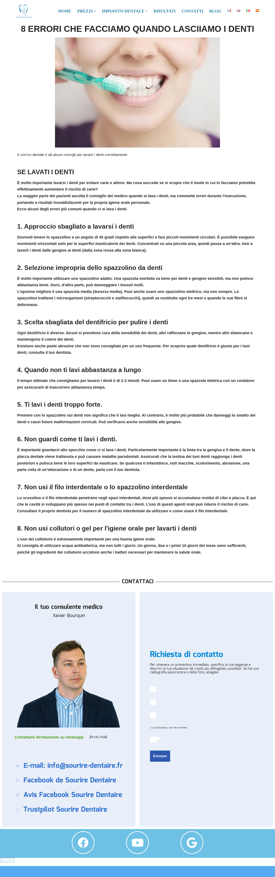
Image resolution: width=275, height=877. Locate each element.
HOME (64, 11)
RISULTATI (165, 11)
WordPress (49, 871)
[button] (95, 11)
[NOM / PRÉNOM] (206, 689)
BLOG (215, 11)
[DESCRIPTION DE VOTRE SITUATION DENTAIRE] (206, 739)
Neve (18, 871)
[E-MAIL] (206, 702)
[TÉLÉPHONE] (206, 715)
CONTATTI (192, 11)
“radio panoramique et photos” (206, 728)
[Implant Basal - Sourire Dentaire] (23, 11)
